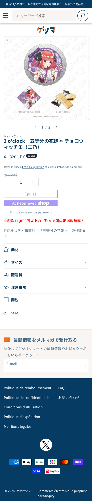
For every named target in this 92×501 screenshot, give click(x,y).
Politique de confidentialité (26, 397)
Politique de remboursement (27, 387)
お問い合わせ (69, 397)
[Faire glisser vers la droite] (56, 127)
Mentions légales (18, 426)
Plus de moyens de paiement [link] (30, 212)
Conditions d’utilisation (23, 406)
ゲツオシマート (26, 491)
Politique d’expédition (22, 416)
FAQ (61, 387)
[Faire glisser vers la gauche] (35, 127)
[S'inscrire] (85, 366)
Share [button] (13, 312)
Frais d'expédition (33, 166)
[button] (46, 250)
